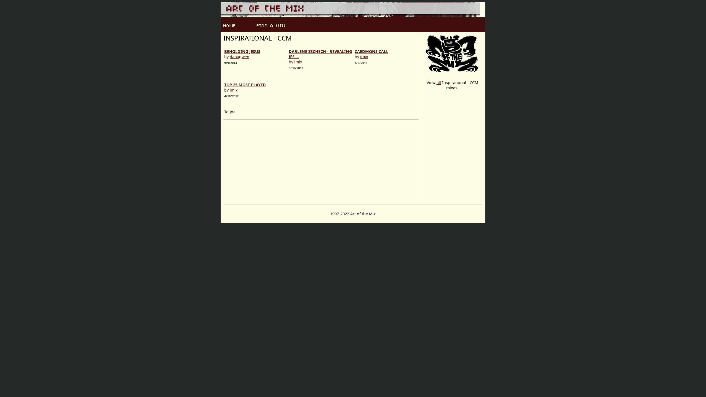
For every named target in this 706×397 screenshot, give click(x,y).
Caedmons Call (371, 51)
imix (298, 62)
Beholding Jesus (242, 51)
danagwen (239, 56)
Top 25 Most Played (245, 84)
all (439, 82)
